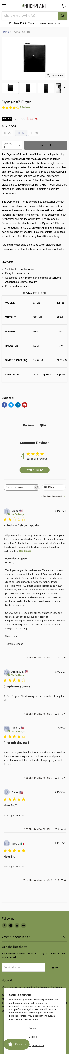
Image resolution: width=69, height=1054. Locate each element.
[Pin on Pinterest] (24, 405)
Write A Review (35, 469)
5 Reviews (24, 107)
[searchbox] (18, 487)
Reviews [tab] (29, 425)
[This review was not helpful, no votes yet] (62, 657)
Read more (25, 551)
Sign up (55, 967)
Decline (33, 1036)
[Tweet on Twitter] (11, 405)
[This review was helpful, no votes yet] (56, 657)
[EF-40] (34, 136)
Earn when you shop (49, 23)
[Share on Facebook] (4, 405)
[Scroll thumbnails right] (64, 88)
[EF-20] (8, 136)
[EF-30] (21, 136)
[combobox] (30, 16)
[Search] (62, 16)
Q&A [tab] (43, 425)
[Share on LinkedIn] (18, 405)
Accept (33, 1028)
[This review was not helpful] (62, 829)
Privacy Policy (30, 1019)
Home (5, 31)
